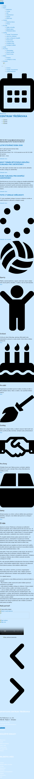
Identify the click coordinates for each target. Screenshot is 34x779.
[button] (5, 239)
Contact (8, 67)
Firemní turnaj (9, 54)
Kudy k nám (3, 745)
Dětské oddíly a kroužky (6, 764)
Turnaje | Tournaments (12, 34)
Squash (8, 16)
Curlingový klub (10, 43)
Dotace (2, 750)
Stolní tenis (9, 18)
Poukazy (8, 57)
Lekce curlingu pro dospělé (13, 38)
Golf (7, 13)
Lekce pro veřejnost (11, 36)
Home (4, 6)
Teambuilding (9, 50)
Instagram (2, 729)
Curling (8, 11)
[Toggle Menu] (2, 3)
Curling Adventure (10, 71)
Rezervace (2, 740)
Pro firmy (5, 48)
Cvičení (5, 20)
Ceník (4, 47)
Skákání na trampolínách (6, 771)
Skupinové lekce (10, 22)
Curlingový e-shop (11, 59)
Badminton (9, 9)
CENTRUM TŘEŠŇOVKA (13, 116)
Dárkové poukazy (4, 743)
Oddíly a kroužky (10, 27)
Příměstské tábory (11, 31)
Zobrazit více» (3, 158)
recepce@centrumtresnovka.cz (8, 724)
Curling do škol (10, 41)
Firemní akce (9, 39)
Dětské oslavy (10, 29)
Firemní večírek (10, 52)
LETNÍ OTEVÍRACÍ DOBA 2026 (11, 145)
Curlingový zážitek (11, 45)
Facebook (2, 728)
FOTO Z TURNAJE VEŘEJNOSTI (12, 195)
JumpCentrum (10, 14)
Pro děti (5, 25)
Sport (4, 7)
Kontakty (5, 61)
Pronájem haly (3, 749)
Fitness (8, 23)
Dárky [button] (4, 55)
